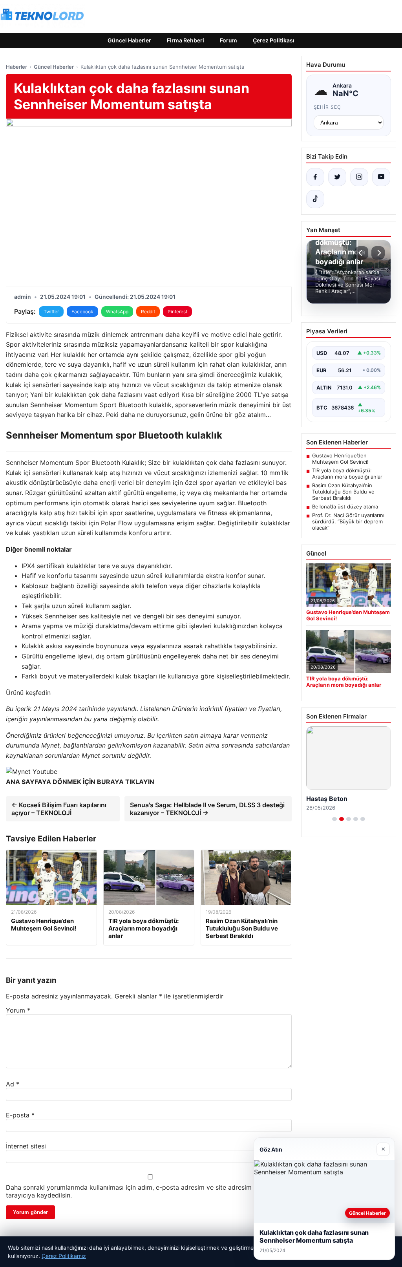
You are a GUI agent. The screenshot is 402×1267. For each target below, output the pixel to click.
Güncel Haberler (129, 40)
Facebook (82, 311)
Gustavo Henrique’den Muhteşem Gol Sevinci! (340, 458)
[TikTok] (315, 199)
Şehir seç (328, 107)
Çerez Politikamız (64, 1255)
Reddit (148, 311)
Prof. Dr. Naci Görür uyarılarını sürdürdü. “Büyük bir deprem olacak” (348, 521)
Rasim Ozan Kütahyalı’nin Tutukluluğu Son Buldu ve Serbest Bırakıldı (343, 491)
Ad (12, 1084)
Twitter (51, 311)
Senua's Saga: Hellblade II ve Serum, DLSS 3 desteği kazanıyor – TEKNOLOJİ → (207, 809)
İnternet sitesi (26, 1146)
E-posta (20, 1115)
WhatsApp (117, 311)
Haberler (16, 67)
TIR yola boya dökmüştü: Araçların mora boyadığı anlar (347, 473)
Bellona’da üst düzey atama (345, 506)
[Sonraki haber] (378, 253)
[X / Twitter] (337, 177)
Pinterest (177, 311)
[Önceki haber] (361, 253)
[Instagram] (359, 177)
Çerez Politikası (273, 40)
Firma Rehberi (185, 40)
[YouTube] (381, 177)
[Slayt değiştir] (334, 819)
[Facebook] (315, 177)
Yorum (18, 1010)
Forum (228, 40)
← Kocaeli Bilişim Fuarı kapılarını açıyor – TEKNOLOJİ (58, 809)
